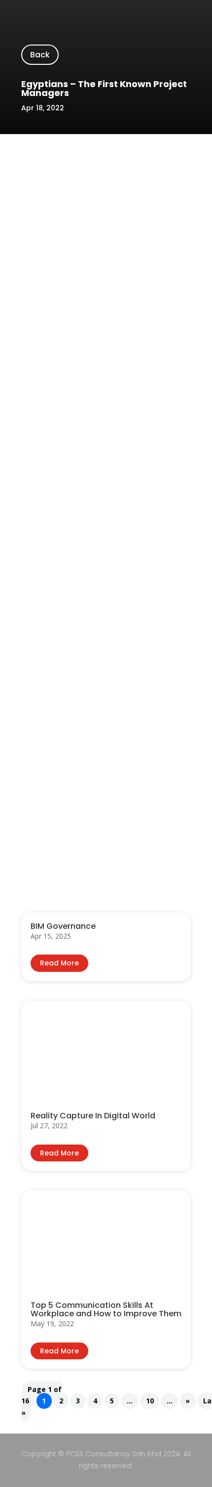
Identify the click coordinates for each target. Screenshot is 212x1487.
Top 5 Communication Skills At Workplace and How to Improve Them (106, 1309)
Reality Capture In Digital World (93, 1115)
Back (40, 54)
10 (150, 1401)
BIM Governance (63, 926)
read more (59, 963)
